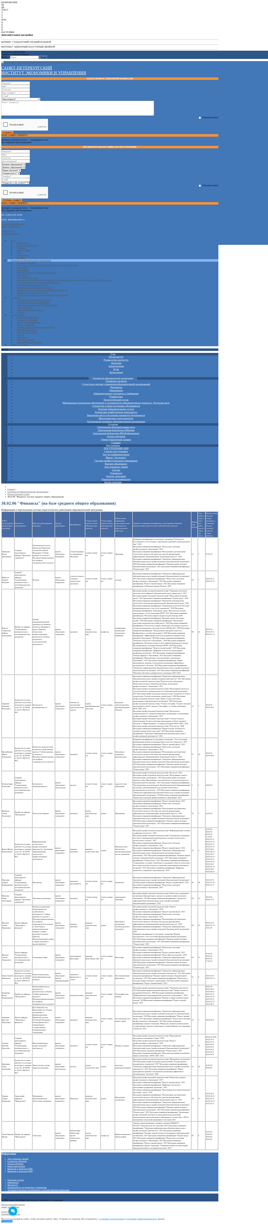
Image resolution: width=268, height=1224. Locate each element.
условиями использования (111, 1219)
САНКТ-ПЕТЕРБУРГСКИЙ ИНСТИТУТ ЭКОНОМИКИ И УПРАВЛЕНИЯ (43, 70)
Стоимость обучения (17, 1161)
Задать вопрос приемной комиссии (10, 232)
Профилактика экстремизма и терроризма (27, 1187)
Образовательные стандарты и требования (36, 273)
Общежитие (13, 1182)
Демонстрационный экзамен (30, 310)
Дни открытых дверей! (18, 1159)
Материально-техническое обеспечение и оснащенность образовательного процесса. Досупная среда (64, 280)
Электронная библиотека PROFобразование (37, 305)
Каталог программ (19, 345)
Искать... (5, 57)
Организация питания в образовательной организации (42, 295)
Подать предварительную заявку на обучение (13, 225)
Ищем (43, 57)
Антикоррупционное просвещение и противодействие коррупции (38, 1190)
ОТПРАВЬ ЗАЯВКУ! (11, 200)
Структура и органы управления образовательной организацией (47, 265)
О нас (13, 240)
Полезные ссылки (15, 1180)
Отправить (7, 132)
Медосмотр (12, 1185)
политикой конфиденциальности (141, 1219)
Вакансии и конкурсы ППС (20, 1169)
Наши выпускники (16, 1166)
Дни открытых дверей (27, 332)
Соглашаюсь (7, 1221)
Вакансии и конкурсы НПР (20, 1171)
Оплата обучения (15, 1164)
